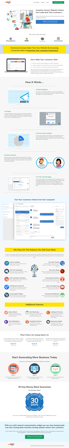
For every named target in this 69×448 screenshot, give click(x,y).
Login (47, 2)
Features (43, 2)
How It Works (36, 2)
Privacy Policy (61, 445)
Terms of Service (54, 445)
